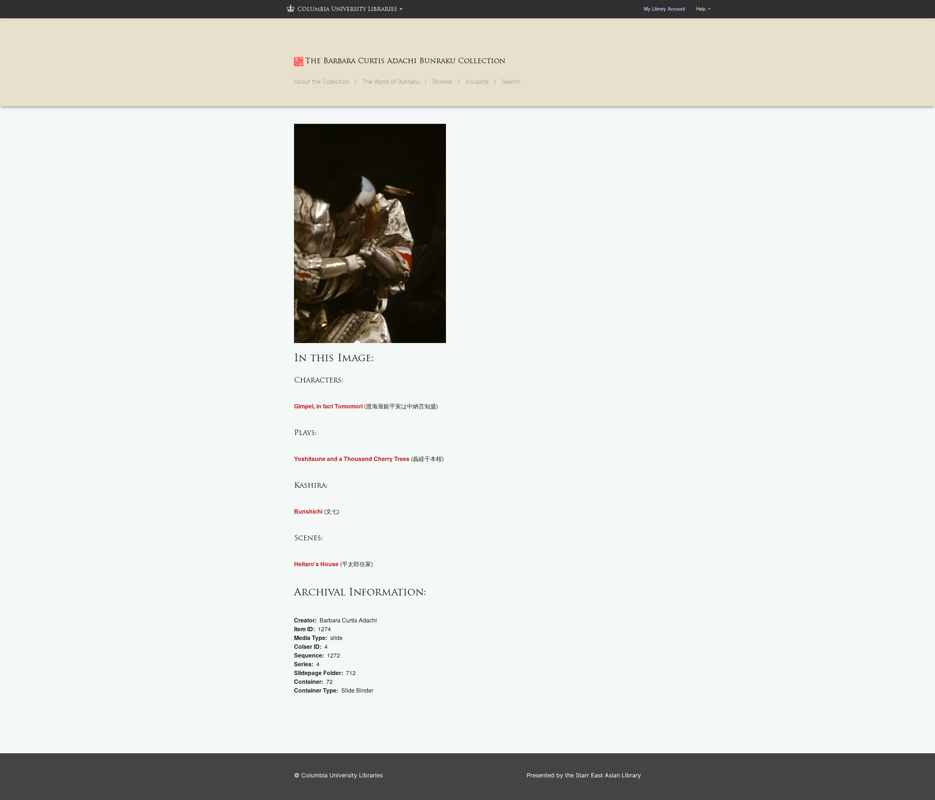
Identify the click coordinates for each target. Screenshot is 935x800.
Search (511, 81)
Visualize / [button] (480, 81)
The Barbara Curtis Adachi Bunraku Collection (405, 60)
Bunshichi (308, 511)
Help (701, 8)
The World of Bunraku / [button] (394, 81)
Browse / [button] (445, 81)
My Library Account (664, 8)
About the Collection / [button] (325, 81)
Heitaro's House (316, 564)
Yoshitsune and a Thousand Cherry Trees (351, 458)
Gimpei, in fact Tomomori (328, 406)
